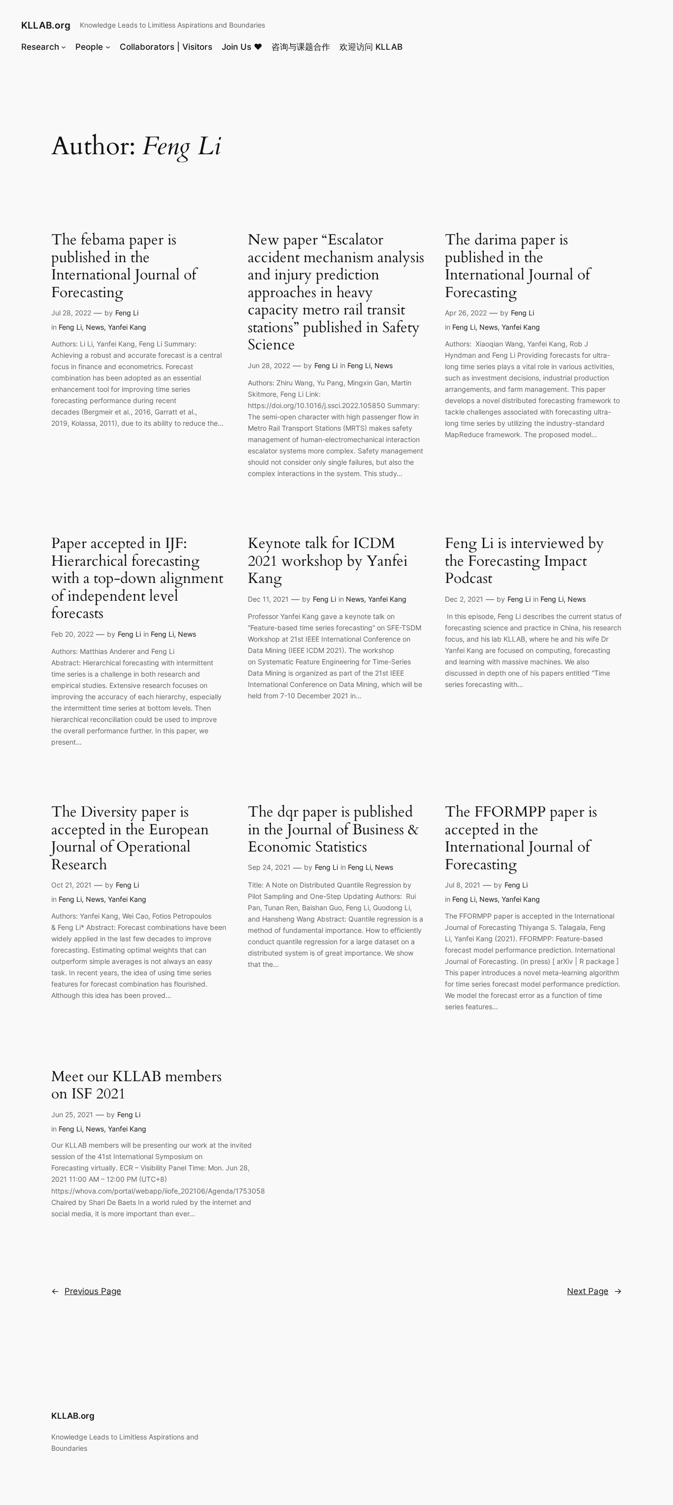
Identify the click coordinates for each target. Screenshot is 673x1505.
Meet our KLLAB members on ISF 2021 (136, 1085)
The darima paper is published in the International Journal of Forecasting (517, 267)
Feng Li (126, 312)
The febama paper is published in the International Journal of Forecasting (123, 267)
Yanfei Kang (127, 327)
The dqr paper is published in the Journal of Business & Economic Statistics (333, 830)
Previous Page (86, 1291)
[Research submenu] (63, 46)
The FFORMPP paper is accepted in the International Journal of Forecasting (521, 839)
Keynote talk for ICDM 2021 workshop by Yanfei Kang (327, 561)
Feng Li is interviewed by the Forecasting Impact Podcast (524, 561)
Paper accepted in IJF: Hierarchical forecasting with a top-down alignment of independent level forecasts (137, 579)
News (95, 327)
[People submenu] (107, 46)
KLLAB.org (45, 25)
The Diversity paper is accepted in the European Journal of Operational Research (130, 839)
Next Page (594, 1291)
